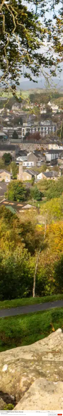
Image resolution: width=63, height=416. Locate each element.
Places (44, 2)
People (53, 2)
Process (39, 2)
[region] (31, 414)
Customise (50, 414)
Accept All (60, 414)
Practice (48, 2)
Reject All (55, 414)
